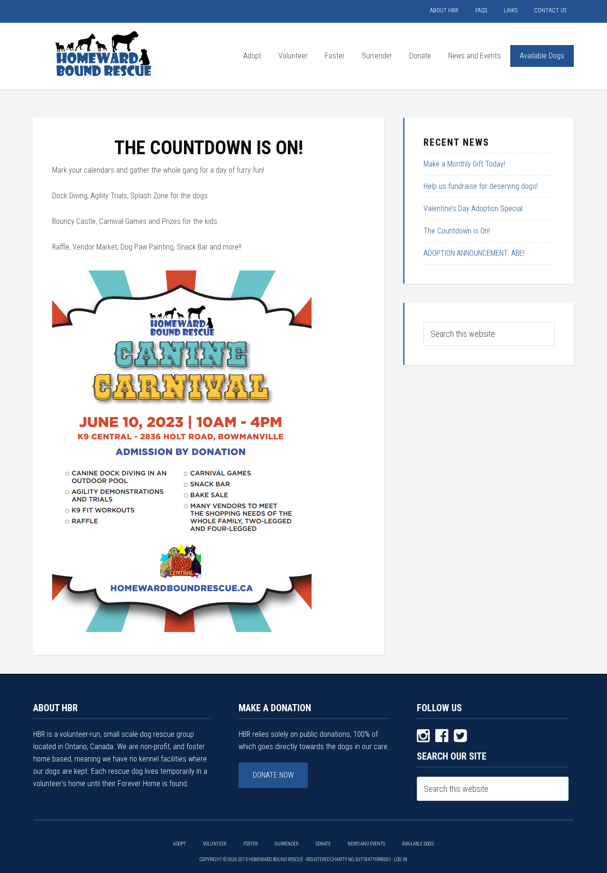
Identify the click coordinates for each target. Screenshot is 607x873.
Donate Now (273, 775)
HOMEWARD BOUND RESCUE (104, 53)
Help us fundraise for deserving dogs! (480, 186)
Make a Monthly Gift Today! (464, 163)
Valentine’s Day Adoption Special (473, 208)
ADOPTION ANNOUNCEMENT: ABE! (473, 253)
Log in (400, 859)
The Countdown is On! (456, 230)
